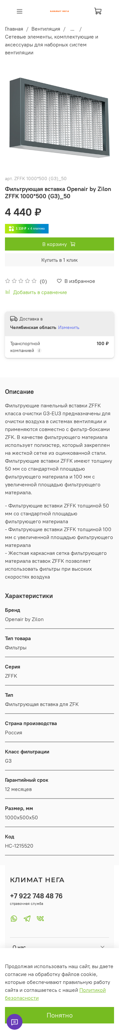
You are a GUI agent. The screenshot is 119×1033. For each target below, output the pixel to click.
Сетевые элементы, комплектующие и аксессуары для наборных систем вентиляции (51, 44)
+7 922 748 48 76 (36, 895)
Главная (14, 28)
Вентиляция (45, 28)
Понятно (60, 1015)
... (72, 29)
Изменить (68, 327)
